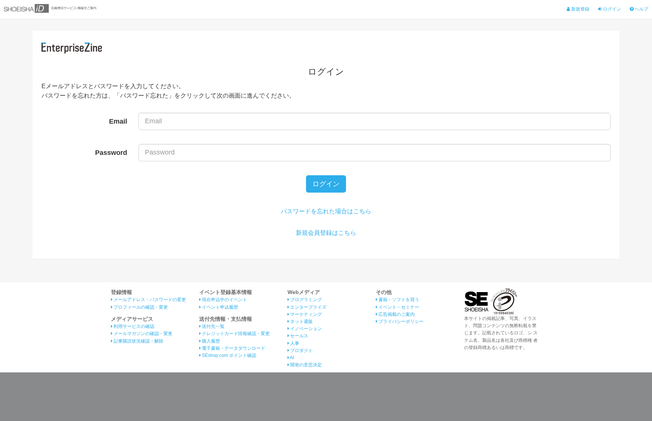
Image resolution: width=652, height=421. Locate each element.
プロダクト (301, 350)
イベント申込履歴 (219, 307)
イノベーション (305, 328)
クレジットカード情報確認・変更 (235, 333)
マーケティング (305, 314)
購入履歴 (210, 341)
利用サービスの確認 (133, 326)
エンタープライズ (307, 307)
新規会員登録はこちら (326, 233)
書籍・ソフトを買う (398, 299)
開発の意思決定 (305, 364)
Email (118, 121)
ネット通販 (301, 321)
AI (291, 357)
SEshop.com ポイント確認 (228, 355)
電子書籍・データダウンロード (233, 348)
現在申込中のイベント (224, 299)
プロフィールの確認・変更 (140, 307)
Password (111, 152)
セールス (298, 335)
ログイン (611, 9)
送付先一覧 (213, 326)
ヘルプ (641, 9)
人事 (294, 343)
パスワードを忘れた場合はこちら (326, 211)
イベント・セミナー (398, 307)
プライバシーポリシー (400, 321)
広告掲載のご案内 (396, 314)
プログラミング (305, 299)
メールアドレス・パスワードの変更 (149, 299)
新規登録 (579, 9)
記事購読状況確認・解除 (137, 341)
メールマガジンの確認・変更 (142, 333)
